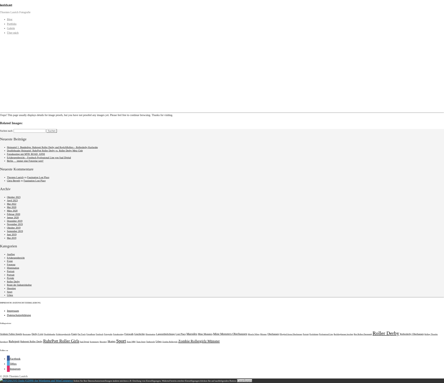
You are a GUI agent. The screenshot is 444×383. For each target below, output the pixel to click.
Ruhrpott (14, 341)
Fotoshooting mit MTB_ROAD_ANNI (26, 154)
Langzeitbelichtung (165, 334)
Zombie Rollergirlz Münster (199, 341)
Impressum (13, 310)
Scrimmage (94, 342)
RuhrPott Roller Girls (61, 341)
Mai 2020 (11, 207)
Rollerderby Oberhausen (412, 334)
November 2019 (15, 224)
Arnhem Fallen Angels (11, 334)
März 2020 (12, 210)
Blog (9, 19)
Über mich (13, 32)
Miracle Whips (253, 334)
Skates (112, 341)
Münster (263, 334)
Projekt (10, 278)
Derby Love (37, 334)
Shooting (11, 288)
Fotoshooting (118, 334)
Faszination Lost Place (38, 177)
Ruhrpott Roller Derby (31, 341)
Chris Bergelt (13, 180)
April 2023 (12, 200)
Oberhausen (273, 334)
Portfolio (11, 23)
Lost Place (181, 334)
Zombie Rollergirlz (170, 342)
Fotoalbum (90, 334)
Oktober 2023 (13, 197)
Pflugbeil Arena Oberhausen (291, 334)
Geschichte (139, 334)
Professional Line (326, 334)
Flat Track (82, 334)
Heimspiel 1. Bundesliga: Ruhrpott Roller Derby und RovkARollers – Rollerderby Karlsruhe (52, 147)
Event (10, 261)
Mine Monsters (205, 334)
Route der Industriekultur (19, 285)
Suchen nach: (6, 131)
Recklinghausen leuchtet (343, 334)
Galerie (11, 28)
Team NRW (131, 342)
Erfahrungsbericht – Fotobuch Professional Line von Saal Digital (39, 157)
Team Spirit (141, 342)
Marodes (191, 334)
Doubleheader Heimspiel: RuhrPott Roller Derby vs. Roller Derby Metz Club (45, 150)
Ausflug (11, 254)
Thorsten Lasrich (15, 177)
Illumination (13, 268)
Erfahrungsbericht (16, 258)
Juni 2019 (11, 234)
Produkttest (313, 334)
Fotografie (108, 334)
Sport (9, 292)
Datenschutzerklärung (19, 315)
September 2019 (15, 231)
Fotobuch (99, 334)
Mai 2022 (11, 204)
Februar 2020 (13, 214)
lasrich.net (6, 4)
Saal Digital (84, 342)
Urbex (10, 295)
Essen (74, 334)
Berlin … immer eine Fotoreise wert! (25, 161)
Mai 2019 (11, 238)
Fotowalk (129, 334)
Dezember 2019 (14, 221)
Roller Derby (13, 281)
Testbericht (150, 342)
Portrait (10, 271)
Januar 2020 (13, 217)
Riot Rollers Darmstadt (363, 334)
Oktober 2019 (13, 227)
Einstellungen (244, 380)
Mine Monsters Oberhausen (230, 334)
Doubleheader (49, 334)
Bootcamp (27, 334)
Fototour (11, 264)
